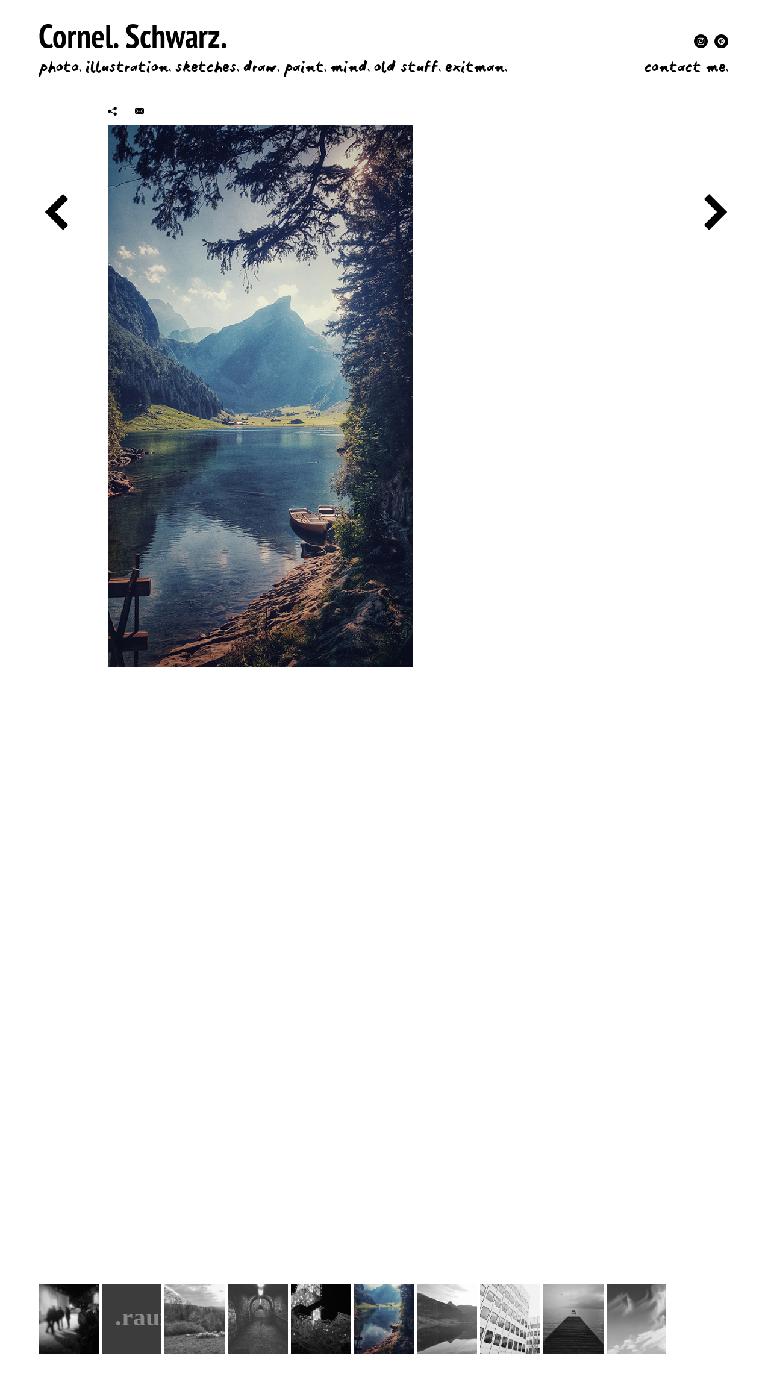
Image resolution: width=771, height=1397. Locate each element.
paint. (305, 67)
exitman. (476, 67)
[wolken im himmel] (637, 1319)
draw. (261, 67)
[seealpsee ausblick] (384, 1319)
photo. (60, 67)
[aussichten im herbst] (699, 1319)
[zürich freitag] (321, 1319)
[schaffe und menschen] (194, 1319)
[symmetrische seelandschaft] (447, 1319)
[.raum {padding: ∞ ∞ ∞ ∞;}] (132, 1319)
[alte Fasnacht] (69, 1319)
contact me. (686, 67)
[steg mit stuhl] (573, 1319)
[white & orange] (510, 1319)
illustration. (128, 67)
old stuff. (407, 67)
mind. (350, 67)
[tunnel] (258, 1319)
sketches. (207, 67)
